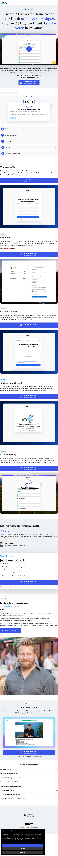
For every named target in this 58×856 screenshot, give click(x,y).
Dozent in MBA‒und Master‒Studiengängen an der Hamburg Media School (35, 625)
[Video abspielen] (29, 49)
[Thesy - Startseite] (4, 3)
